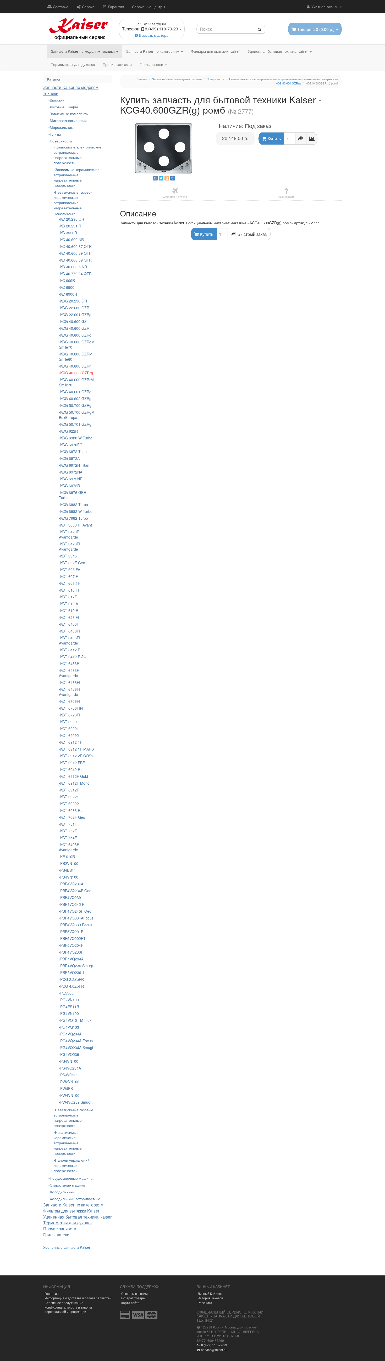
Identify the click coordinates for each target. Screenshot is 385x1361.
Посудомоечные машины (71, 1178)
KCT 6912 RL (71, 769)
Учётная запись (324, 6)
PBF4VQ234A (71, 883)
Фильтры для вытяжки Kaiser (215, 51)
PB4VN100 (69, 877)
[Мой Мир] (172, 178)
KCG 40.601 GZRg (75, 391)
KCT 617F (68, 596)
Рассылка (205, 1302)
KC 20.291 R (70, 225)
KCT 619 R (69, 610)
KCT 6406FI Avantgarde (69, 640)
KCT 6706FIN (71, 708)
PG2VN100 (69, 999)
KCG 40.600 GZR (74, 328)
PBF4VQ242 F (72, 904)
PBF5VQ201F (71, 931)
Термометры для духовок (73, 64)
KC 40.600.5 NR (73, 266)
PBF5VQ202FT (73, 938)
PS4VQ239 (69, 1074)
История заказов (210, 1298)
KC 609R (67, 280)
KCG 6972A (70, 458)
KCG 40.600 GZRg (75, 335)
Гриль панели (152, 64)
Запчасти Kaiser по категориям (153, 51)
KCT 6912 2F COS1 (76, 755)
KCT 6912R (69, 790)
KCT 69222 (69, 803)
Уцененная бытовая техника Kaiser (278, 51)
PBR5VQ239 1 (72, 972)
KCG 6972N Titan (74, 465)
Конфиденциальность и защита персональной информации (68, 1309)
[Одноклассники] (166, 178)
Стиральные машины (68, 1185)
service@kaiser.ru (213, 1349)
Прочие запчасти (117, 64)
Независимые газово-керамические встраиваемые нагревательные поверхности (73, 202)
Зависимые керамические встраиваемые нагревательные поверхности (77, 177)
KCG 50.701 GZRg (75, 424)
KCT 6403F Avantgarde (69, 847)
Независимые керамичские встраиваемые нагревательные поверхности (68, 1143)
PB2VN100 (69, 863)
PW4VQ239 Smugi (75, 1102)
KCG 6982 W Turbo (76, 511)
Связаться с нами (134, 1293)
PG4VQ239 (69, 1054)
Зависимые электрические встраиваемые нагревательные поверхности (77, 154)
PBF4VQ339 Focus (76, 924)
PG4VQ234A (70, 1033)
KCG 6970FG (71, 444)
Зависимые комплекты (69, 113)
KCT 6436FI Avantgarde (69, 692)
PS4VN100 (69, 1061)
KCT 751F (68, 824)
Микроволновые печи (68, 120)
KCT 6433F (69, 663)
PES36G (67, 993)
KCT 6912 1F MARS (77, 749)
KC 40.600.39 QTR (76, 260)
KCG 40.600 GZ (73, 321)
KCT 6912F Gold (74, 776)
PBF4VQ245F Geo (75, 911)
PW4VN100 (69, 1095)
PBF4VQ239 (70, 897)
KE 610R (67, 856)
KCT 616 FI (69, 590)
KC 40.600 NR (72, 239)
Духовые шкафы (64, 106)
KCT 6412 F (70, 649)
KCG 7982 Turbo (74, 518)
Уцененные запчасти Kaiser (66, 1247)
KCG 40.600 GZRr (75, 366)
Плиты (55, 134)
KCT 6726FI (70, 714)
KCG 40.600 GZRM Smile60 (75, 356)
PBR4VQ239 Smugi (76, 965)
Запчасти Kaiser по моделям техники (83, 51)
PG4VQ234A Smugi (76, 1047)
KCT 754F (68, 837)
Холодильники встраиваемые (75, 1198)
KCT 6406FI (70, 631)
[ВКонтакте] (155, 178)
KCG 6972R (70, 485)
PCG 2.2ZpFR (72, 979)
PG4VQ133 (69, 1027)
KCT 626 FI (69, 617)
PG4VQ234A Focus (76, 1040)
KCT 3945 (68, 556)
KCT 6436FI (70, 682)
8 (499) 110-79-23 (213, 1345)
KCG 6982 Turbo (74, 504)
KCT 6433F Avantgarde (69, 673)
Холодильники (62, 1191)
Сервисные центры (148, 6)
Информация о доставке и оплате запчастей (78, 1298)
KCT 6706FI (70, 701)
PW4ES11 (68, 1088)
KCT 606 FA (70, 569)
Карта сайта (130, 1302)
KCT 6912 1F (71, 742)
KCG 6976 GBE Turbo (72, 495)
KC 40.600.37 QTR (76, 246)
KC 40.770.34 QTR (76, 273)
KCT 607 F (69, 576)
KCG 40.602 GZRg (75, 398)
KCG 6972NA (71, 472)
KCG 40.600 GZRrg (76, 372)
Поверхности (61, 140)
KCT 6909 (68, 721)
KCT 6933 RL (71, 810)
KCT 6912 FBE (72, 762)
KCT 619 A (69, 603)
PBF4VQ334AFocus (77, 918)
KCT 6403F (69, 624)
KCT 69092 (69, 735)
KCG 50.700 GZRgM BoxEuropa (77, 415)
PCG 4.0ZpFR (72, 986)
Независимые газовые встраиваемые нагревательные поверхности (73, 1117)
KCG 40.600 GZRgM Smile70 (77, 344)
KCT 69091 (69, 728)
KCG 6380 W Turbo (76, 437)
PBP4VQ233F (71, 952)
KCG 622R (69, 431)
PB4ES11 (68, 870)
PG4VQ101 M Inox (75, 1020)
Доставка (60, 6)
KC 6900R (68, 294)
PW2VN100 (69, 1081)
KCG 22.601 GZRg (75, 314)
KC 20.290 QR (72, 219)
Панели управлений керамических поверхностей (72, 1165)
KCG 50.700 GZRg (75, 405)
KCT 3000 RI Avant (76, 525)
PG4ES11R (69, 1006)
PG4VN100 (69, 1013)
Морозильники (62, 127)
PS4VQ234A (70, 1068)
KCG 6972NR (71, 478)
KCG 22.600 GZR (74, 307)
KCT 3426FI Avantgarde (69, 546)
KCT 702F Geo (72, 817)
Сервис (88, 6)
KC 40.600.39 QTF (75, 253)
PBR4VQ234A (72, 958)
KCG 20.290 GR (73, 301)
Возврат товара (133, 1298)
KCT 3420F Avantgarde (69, 534)
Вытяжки (57, 100)
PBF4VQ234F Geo (75, 890)
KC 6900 (67, 287)
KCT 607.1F (70, 583)
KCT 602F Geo (72, 562)
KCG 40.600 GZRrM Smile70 (76, 382)
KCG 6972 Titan (73, 451)
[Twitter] (161, 178)
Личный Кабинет (210, 1293)
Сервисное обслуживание (64, 1302)
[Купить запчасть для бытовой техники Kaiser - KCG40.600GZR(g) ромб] (164, 148)
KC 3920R (68, 232)
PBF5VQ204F (71, 945)
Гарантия (115, 6)
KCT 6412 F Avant (75, 656)
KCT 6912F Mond (75, 783)
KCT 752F (68, 830)
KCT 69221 (69, 796)
